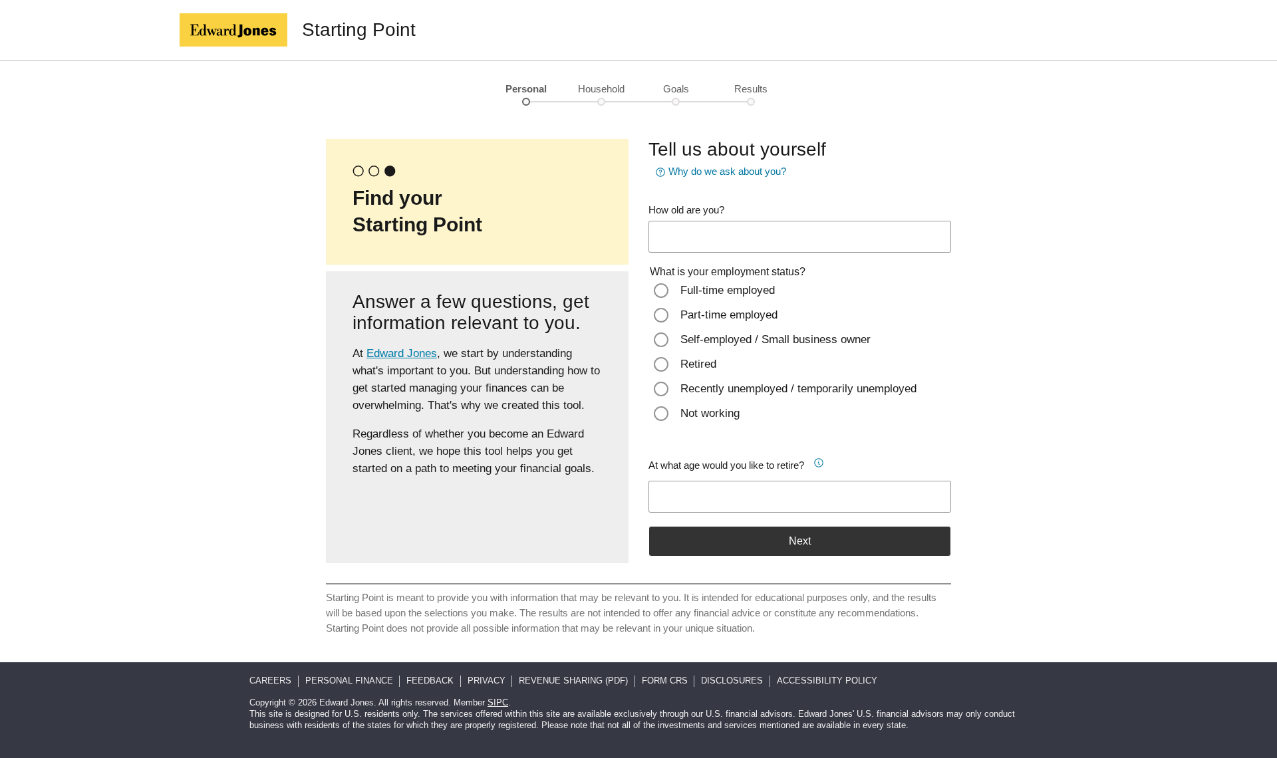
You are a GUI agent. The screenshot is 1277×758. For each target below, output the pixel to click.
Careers (270, 681)
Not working (710, 413)
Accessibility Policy (827, 681)
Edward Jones (401, 353)
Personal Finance (349, 681)
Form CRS (665, 681)
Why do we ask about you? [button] (727, 171)
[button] (823, 460)
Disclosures (732, 681)
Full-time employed (727, 290)
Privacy (486, 681)
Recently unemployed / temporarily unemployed (798, 388)
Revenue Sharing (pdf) (573, 681)
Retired (698, 364)
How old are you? (686, 209)
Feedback (430, 681)
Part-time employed (729, 315)
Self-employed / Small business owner (775, 339)
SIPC (498, 702)
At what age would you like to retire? (726, 465)
